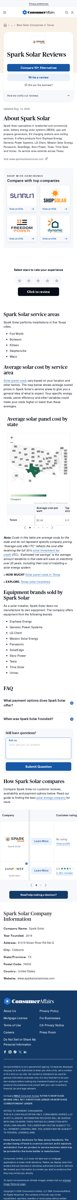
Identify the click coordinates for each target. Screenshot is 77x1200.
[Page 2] (34, 527)
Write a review (38, 77)
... (12, 25)
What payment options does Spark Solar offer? (35, 703)
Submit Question (38, 766)
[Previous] (25, 527)
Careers (9, 1032)
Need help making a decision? (38, 894)
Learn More (41, 841)
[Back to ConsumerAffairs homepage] (5, 25)
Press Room (48, 1032)
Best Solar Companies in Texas (35, 25)
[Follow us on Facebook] (5, 1052)
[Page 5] (47, 527)
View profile (63, 843)
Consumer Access (26, 1095)
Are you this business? (40, 85)
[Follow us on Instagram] (10, 1052)
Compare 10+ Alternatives (39, 67)
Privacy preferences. (39, 3)
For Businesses (50, 1018)
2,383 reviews (64, 873)
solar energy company (50, 798)
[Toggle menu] (4, 12)
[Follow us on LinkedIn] (25, 1052)
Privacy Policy (49, 1011)
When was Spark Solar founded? (28, 719)
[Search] (66, 12)
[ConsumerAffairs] (38, 12)
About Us (10, 1011)
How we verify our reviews (22, 95)
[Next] (52, 527)
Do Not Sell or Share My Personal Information (20, 1041)
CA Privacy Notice (52, 1025)
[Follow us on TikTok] (15, 1052)
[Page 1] (30, 527)
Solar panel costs (15, 380)
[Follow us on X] (20, 1052)
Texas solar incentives (35, 582)
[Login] (72, 12)
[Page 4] (43, 527)
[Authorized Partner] (26, 863)
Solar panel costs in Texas (42, 574)
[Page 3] (38, 527)
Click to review (38, 292)
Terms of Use (12, 1025)
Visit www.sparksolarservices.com (24, 159)
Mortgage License (15, 1018)
